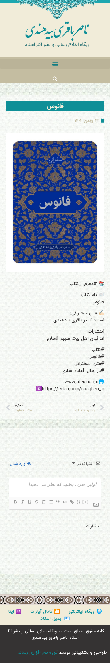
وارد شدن (18, 463)
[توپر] (15, 501)
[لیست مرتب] (43, 501)
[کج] (22, 501)
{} (79, 502)
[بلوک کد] (64, 501)
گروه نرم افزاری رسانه (37, 652)
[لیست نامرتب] (50, 501)
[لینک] (71, 501)
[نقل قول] (57, 501)
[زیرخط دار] (29, 501)
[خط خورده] (36, 501)
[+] (85, 502)
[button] (55, 64)
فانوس (55, 106)
